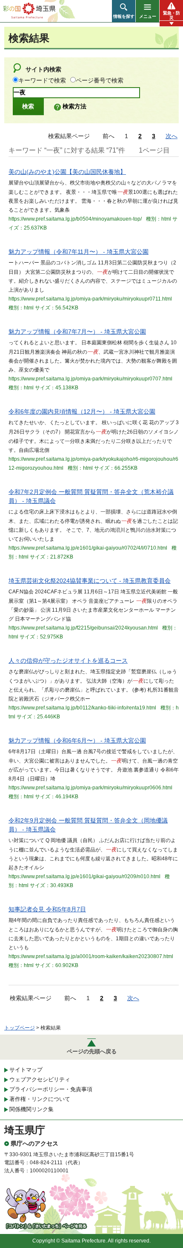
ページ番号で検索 (99, 80)
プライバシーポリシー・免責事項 (50, 1089)
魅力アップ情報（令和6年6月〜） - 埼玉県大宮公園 (77, 740)
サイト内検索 (43, 69)
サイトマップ (26, 1069)
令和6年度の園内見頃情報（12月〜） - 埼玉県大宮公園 (82, 411)
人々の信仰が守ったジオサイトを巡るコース (68, 660)
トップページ (19, 1028)
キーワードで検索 (42, 80)
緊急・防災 (171, 15)
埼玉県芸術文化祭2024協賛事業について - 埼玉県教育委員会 (90, 580)
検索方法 (74, 106)
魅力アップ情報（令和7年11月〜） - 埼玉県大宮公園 (79, 251)
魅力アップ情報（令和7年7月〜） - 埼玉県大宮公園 (77, 331)
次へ (171, 136)
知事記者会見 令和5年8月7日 (47, 909)
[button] (123, 11)
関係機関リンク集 (31, 1109)
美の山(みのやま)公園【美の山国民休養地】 (67, 171)
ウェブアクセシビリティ (39, 1079)
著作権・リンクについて (39, 1099)
